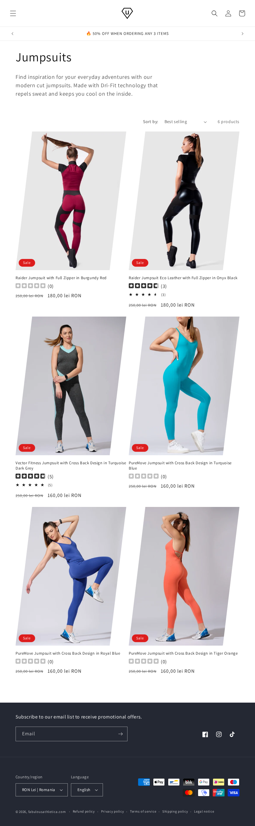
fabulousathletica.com (47, 811)
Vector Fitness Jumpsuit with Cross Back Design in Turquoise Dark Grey (71, 466)
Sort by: (150, 121)
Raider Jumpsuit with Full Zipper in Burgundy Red (61, 277)
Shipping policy (175, 811)
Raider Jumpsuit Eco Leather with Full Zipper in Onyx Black (183, 277)
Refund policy (84, 811)
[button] (13, 13)
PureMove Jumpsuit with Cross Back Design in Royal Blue (68, 653)
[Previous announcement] (12, 34)
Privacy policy (112, 811)
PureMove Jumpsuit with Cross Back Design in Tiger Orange (183, 653)
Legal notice (204, 811)
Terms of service (143, 811)
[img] (144, 286)
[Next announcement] (242, 34)
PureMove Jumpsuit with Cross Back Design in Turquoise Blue (180, 466)
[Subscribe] (120, 734)
